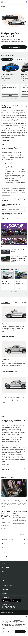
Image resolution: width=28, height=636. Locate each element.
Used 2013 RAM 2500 (6, 283)
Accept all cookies (20, 631)
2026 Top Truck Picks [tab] (7, 59)
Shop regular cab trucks (8, 336)
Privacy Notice (17, 620)
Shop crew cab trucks (7, 407)
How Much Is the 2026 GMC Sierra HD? (18, 250)
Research (4, 6)
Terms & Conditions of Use (7, 612)
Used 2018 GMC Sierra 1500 (20, 284)
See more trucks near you (18, 293)
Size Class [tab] (14, 302)
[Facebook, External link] (6, 607)
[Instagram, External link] (11, 607)
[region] (14, 625)
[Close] (26, 616)
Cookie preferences (8, 631)
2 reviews (6, 76)
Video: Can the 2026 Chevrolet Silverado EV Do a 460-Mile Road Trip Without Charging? (19, 258)
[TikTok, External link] (3, 607)
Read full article (5, 140)
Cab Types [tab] (5, 302)
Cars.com (9, 622)
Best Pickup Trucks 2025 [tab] (20, 59)
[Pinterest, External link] (14, 607)
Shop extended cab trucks (9, 371)
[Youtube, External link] (8, 607)
